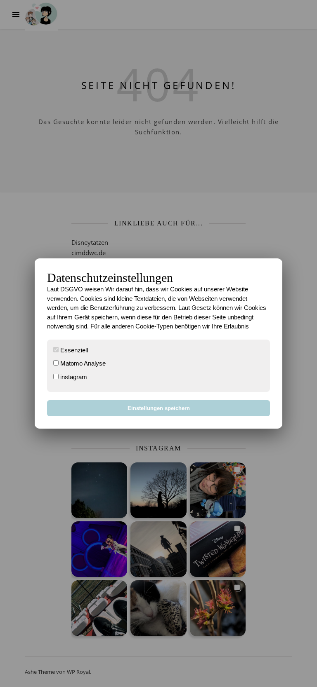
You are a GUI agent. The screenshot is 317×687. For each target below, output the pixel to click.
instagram (73, 376)
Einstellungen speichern (159, 408)
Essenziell (73, 350)
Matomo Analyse (82, 363)
